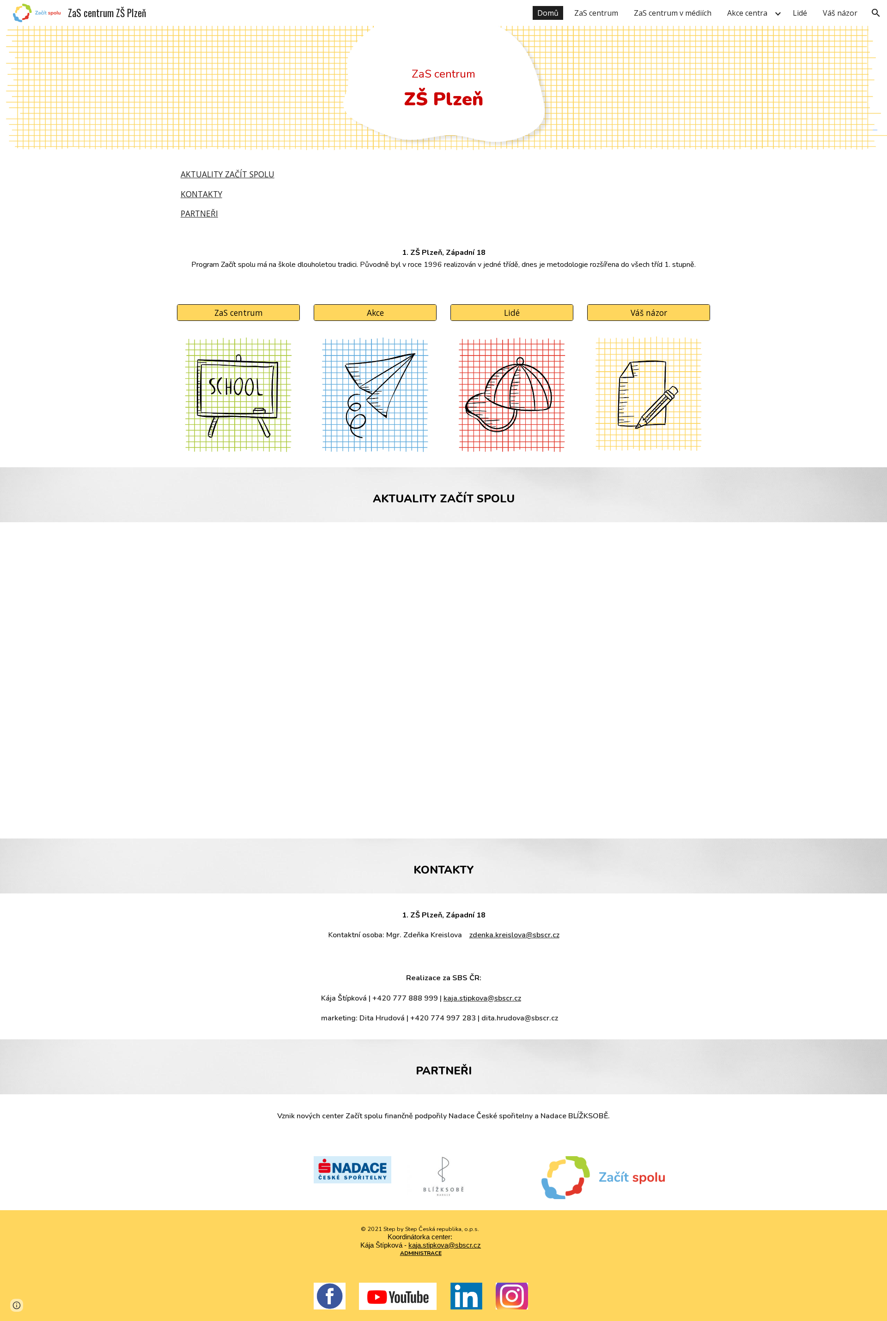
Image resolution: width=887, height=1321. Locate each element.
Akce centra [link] (747, 13)
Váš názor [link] (840, 13)
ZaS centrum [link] (596, 13)
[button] (876, 13)
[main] (443, 91)
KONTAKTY (201, 193)
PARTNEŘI (199, 213)
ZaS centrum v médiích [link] (672, 13)
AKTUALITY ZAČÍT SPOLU (227, 174)
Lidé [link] (800, 13)
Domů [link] (548, 13)
